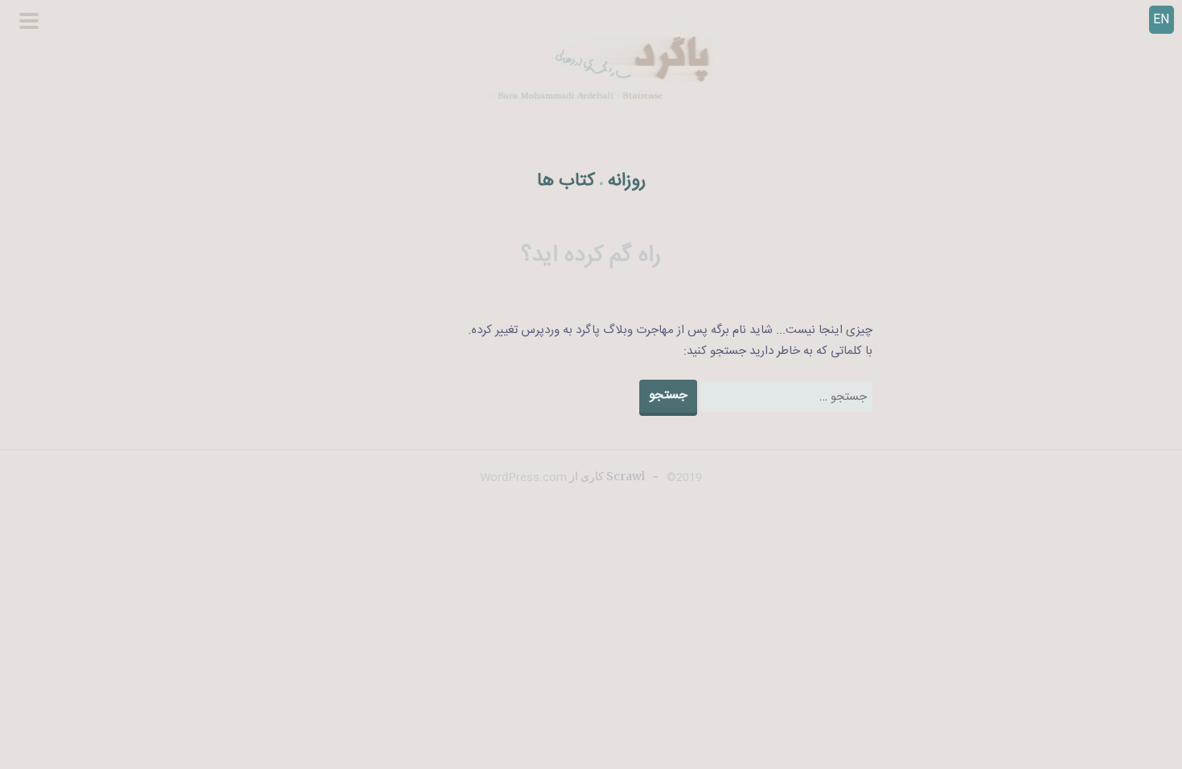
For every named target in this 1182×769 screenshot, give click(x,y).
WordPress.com (523, 477)
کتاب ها (566, 181)
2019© (682, 477)
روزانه (627, 181)
